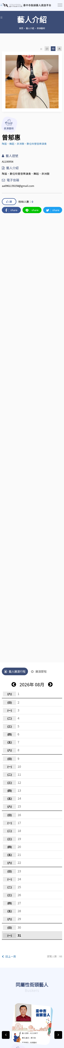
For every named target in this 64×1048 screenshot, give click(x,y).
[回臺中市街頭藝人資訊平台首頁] (27, 5)
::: (1, 17)
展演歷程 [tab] (41, 671)
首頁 (21, 28)
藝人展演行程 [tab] (17, 671)
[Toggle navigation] (60, 5)
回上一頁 (10, 956)
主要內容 (6, 4)
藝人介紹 (30, 28)
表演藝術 (41, 28)
